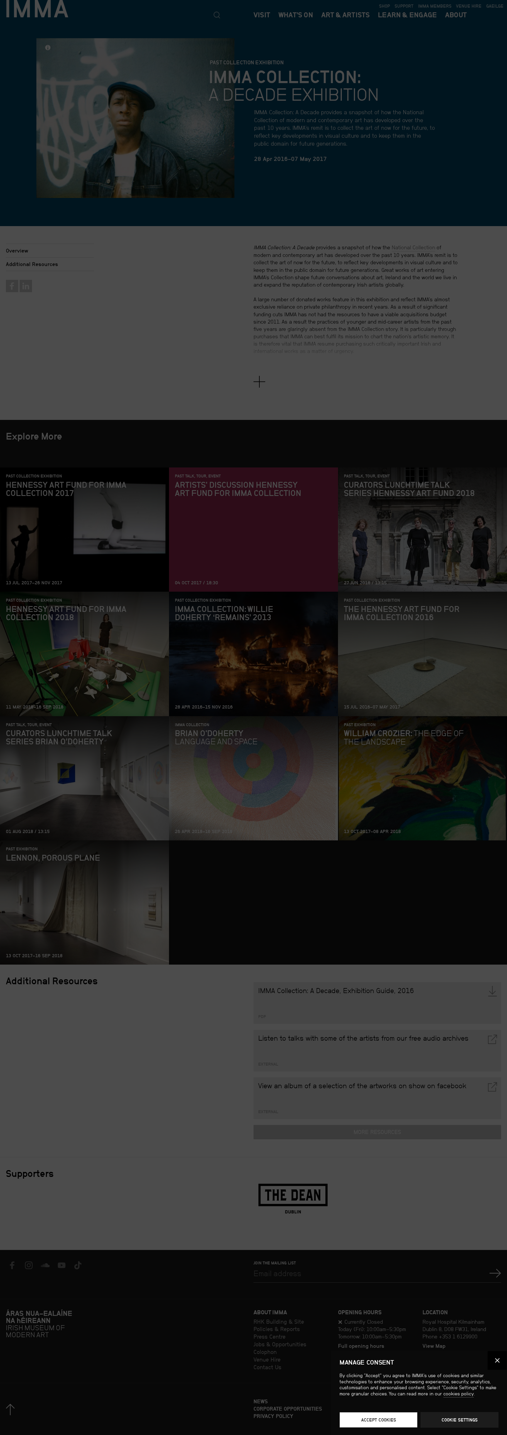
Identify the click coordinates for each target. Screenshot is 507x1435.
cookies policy (458, 1394)
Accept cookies (378, 1419)
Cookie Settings (460, 1419)
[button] (497, 1360)
